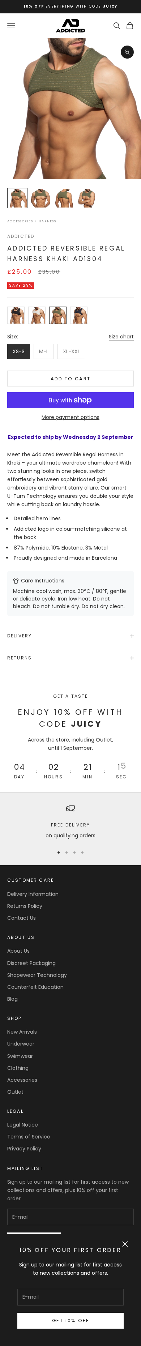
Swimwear (20, 1056)
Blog (12, 999)
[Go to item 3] (64, 198)
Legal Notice (22, 1124)
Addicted (20, 236)
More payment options (70, 417)
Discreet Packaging (31, 963)
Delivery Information (33, 894)
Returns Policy (24, 906)
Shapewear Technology (37, 975)
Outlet (15, 1091)
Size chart (121, 336)
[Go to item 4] (87, 198)
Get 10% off (70, 1320)
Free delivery (70, 825)
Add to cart (71, 378)
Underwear (20, 1043)
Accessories (20, 221)
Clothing (18, 1068)
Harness (47, 221)
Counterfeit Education (35, 987)
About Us (18, 950)
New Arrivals (22, 1031)
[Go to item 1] (17, 198)
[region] (70, 822)
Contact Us (21, 918)
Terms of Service (28, 1136)
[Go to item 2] (40, 198)
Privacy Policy (24, 1148)
